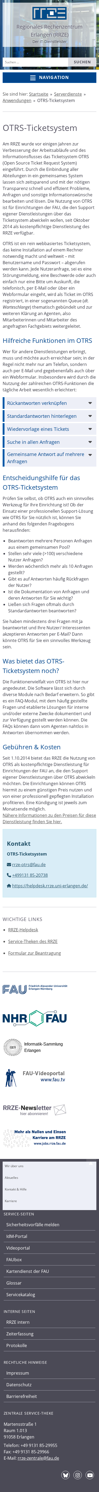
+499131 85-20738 (30, 875)
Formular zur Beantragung (34, 953)
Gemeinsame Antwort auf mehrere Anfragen (45, 457)
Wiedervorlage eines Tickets (38, 429)
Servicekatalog (20, 1295)
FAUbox (14, 1260)
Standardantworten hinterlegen (42, 416)
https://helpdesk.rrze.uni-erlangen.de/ (50, 886)
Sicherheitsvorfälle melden (32, 1225)
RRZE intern (18, 1322)
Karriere (11, 1201)
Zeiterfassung (20, 1334)
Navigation (54, 77)
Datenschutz (18, 1385)
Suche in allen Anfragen (33, 442)
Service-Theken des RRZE (33, 941)
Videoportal (18, 1248)
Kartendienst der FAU (27, 1271)
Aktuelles (11, 1177)
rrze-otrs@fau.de (29, 864)
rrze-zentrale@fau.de (38, 1458)
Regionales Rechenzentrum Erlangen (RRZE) (49, 30)
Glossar (14, 1283)
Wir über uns (14, 1166)
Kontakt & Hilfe (16, 1189)
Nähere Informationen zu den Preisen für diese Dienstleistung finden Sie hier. (49, 818)
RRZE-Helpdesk (23, 930)
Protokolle (16, 1345)
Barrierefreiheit (21, 1396)
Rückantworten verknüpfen (37, 403)
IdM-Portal (16, 1236)
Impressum (17, 1373)
